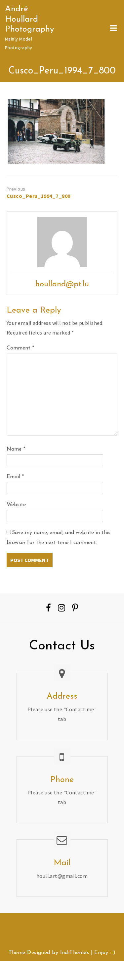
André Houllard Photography (29, 19)
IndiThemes (74, 952)
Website (16, 504)
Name (16, 449)
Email (15, 477)
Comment (20, 348)
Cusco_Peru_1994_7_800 (34, 196)
